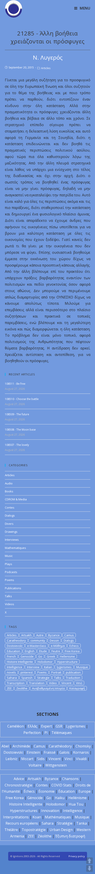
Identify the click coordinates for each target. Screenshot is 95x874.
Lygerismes (75, 726)
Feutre (55, 651)
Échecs (29, 791)
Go (40, 656)
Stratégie (64, 823)
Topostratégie (34, 829)
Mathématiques (58, 817)
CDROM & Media (16, 499)
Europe (84, 791)
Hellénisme (77, 797)
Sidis (41, 758)
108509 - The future (17, 414)
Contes (9, 507)
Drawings (11, 532)
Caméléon (15, 726)
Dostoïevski (13, 752)
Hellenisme (67, 656)
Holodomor (45, 662)
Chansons (70, 778)
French (11, 656)
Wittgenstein (56, 765)
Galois (64, 752)
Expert (46, 726)
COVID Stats (61, 785)
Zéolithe (44, 836)
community (37, 640)
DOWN (89, 868)
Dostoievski (15, 646)
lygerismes (64, 667)
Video (53, 683)
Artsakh (26, 635)
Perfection (32, 732)
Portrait (56, 672)
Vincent (66, 683)
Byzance (54, 635)
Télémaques (61, 732)
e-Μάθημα (58, 646)
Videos (9, 604)
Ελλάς (32, 726)
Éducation (66, 791)
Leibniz (11, 758)
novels (11, 672)
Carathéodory (60, 746)
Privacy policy (76, 856)
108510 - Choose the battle (22, 399)
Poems (9, 580)
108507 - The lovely (17, 445)
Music (9, 556)
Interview (33, 667)
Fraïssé (49, 752)
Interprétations (16, 817)
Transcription (16, 683)
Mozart (27, 758)
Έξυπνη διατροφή (70, 836)
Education (13, 651)
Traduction (73, 678)
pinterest (27, 672)
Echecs (74, 646)
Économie (46, 791)
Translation (36, 683)
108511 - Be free (15, 384)
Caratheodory (16, 640)
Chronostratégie (18, 785)
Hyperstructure (67, 662)
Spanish (26, 678)
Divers (9, 524)
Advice (19, 778)
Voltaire (35, 765)
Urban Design (61, 829)
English (29, 651)
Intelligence (14, 667)
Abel (5, 746)
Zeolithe (21, 688)
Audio (9, 483)
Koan (36, 817)
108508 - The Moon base (20, 429)
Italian (48, 667)
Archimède (21, 746)
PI (46, 732)
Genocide (27, 656)
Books (9, 491)
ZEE (9, 688)
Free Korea (72, 651)
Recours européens (22, 823)
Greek (51, 656)
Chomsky (83, 746)
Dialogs (10, 515)
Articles (45, 68)
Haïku (60, 797)
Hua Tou (76, 804)
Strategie (43, 678)
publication (73, 672)
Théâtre (11, 829)
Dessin (54, 640)
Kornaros (81, 752)
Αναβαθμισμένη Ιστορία (48, 688)
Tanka (81, 823)
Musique (82, 667)
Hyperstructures (23, 810)
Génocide (35, 797)
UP (89, 860)
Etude (43, 651)
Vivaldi (81, 758)
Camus (69, 635)
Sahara (12, 678)
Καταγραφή (77, 688)
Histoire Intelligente (20, 662)
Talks (8, 596)
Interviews (12, 540)
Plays (8, 564)
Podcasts (11, 572)
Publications (13, 588)
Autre (40, 635)
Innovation (50, 810)
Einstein (33, 752)
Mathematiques (15, 548)
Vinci (79, 683)
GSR (59, 726)
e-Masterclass (36, 646)
